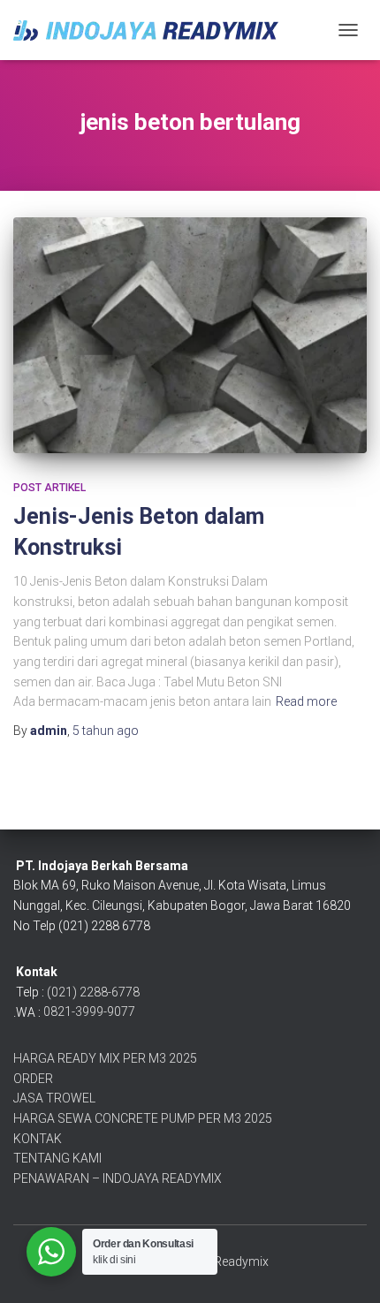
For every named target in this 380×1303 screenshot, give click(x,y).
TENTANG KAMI (57, 1158)
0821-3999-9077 (89, 1011)
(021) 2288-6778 (93, 992)
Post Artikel (49, 487)
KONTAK (37, 1139)
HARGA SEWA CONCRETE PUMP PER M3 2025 (142, 1118)
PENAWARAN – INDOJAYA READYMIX (117, 1178)
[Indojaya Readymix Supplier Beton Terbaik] (152, 30)
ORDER (33, 1079)
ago (105, 730)
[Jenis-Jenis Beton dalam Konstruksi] (190, 335)
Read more (306, 701)
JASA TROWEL (54, 1098)
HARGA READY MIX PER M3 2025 (105, 1058)
